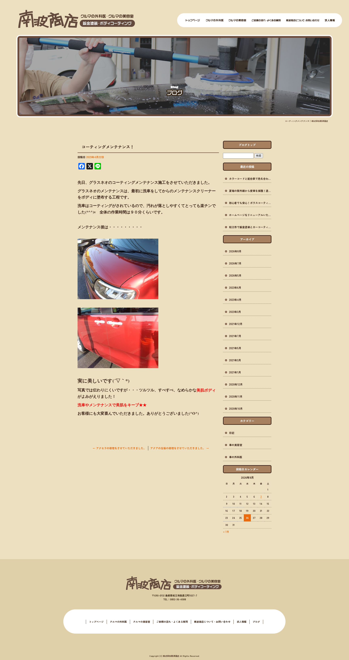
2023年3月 (235, 312)
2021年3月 (235, 360)
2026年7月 (235, 263)
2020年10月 (236, 408)
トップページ (192, 20)
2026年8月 (235, 251)
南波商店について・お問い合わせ (303, 20)
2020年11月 (235, 396)
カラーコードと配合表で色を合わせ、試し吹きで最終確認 (250, 179)
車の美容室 (235, 445)
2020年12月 (236, 384)
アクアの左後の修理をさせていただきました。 (179, 448)
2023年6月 (235, 287)
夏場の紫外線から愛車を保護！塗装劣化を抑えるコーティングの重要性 (250, 191)
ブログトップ (247, 145)
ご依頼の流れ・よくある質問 (266, 20)
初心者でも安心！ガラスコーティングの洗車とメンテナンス (250, 203)
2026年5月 (235, 275)
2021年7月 (235, 336)
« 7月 (226, 531)
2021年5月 (235, 348)
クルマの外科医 (214, 20)
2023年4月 (235, 300)
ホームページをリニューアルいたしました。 (250, 215)
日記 (231, 433)
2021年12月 (235, 324)
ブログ (256, 621)
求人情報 (330, 20)
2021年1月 (235, 372)
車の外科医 (235, 457)
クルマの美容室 (237, 20)
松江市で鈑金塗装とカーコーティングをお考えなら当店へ (250, 227)
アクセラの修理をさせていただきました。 (119, 448)
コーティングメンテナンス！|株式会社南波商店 (306, 120)
